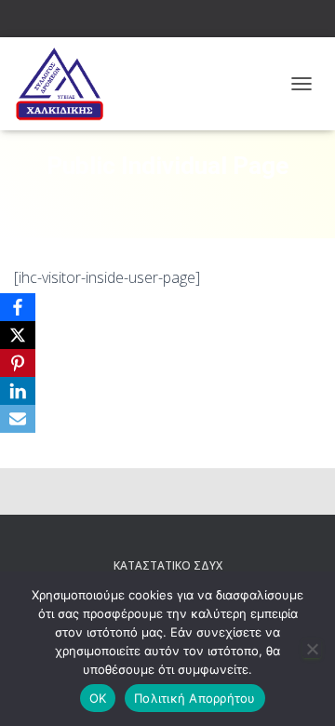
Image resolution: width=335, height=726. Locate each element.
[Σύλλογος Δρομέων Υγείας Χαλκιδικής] (66, 84)
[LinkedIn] (17, 391)
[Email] (17, 419)
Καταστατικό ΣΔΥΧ (168, 565)
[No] (311, 648)
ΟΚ (98, 698)
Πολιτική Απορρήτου (195, 698)
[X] (17, 335)
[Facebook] (17, 307)
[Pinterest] (17, 363)
